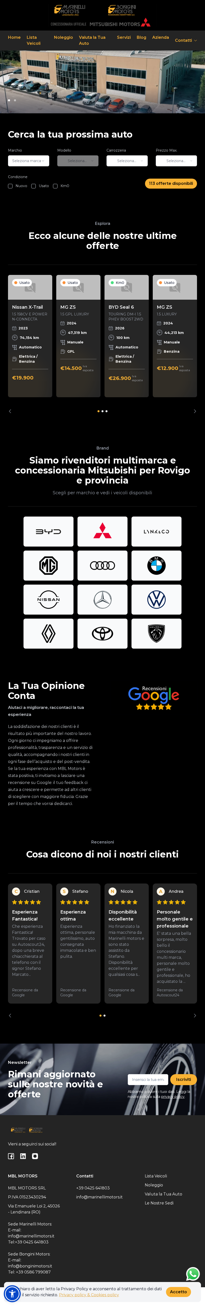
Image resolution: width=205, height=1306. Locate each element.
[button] (12, 1293)
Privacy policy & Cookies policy (89, 1294)
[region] (102, 344)
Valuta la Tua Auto (92, 40)
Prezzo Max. (166, 150)
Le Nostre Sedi (159, 1203)
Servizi (124, 37)
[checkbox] (10, 186)
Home (14, 37)
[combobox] (28, 160)
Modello (64, 150)
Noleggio (63, 37)
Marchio (15, 150)
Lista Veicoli (33, 40)
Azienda (160, 37)
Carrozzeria (116, 150)
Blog (141, 37)
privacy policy (172, 1096)
